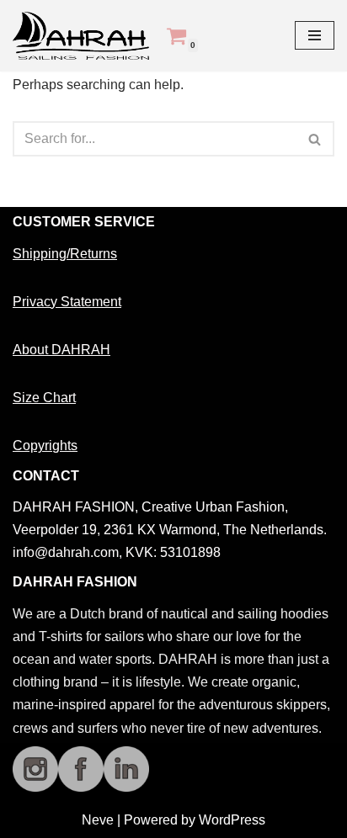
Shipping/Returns (65, 254)
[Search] (315, 138)
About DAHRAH (61, 349)
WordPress (232, 820)
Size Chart (44, 397)
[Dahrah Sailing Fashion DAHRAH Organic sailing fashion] (85, 36)
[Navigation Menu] (314, 35)
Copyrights (45, 445)
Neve (98, 820)
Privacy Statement (67, 301)
